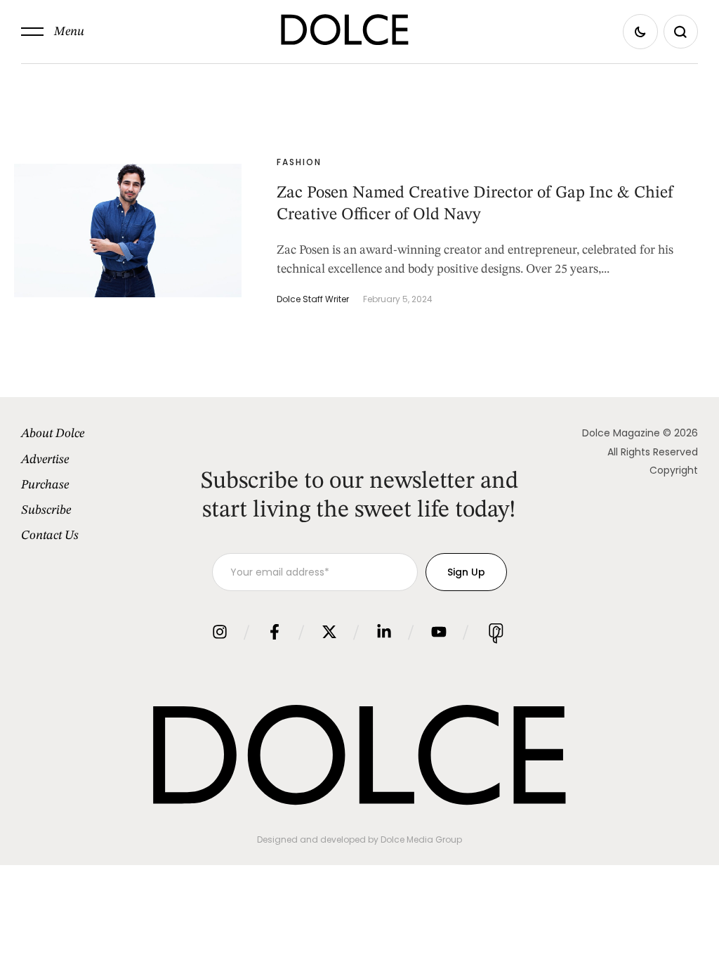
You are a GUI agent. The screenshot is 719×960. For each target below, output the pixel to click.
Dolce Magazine (621, 433)
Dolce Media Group (421, 839)
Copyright (673, 470)
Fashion (299, 162)
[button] (52, 31)
